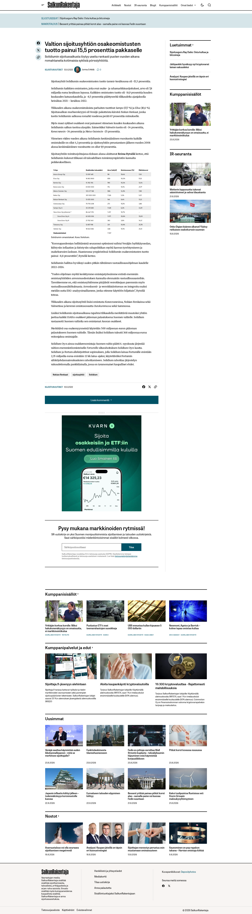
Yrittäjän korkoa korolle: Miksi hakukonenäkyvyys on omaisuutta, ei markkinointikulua (189, 132)
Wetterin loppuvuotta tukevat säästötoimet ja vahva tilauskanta (188, 191)
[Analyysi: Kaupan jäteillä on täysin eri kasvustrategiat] (105, 833)
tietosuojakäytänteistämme (126, 556)
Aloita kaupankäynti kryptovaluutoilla (124, 684)
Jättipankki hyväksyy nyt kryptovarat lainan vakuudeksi (189, 65)
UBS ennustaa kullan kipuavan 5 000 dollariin (145, 627)
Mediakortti (100, 876)
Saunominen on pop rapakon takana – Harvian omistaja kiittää (186, 849)
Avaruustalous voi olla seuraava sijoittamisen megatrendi (62, 849)
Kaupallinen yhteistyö (53, 635)
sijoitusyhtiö (78, 374)
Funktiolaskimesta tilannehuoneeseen (97, 751)
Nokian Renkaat (60, 374)
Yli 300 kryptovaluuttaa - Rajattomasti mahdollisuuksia (180, 686)
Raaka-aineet (149, 635)
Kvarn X (106, 635)
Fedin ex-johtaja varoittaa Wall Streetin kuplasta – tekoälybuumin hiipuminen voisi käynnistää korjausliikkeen (146, 754)
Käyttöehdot (68, 910)
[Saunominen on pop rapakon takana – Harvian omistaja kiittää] (188, 833)
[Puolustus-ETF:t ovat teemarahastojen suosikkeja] (105, 611)
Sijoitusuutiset (54, 70)
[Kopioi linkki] (38, 57)
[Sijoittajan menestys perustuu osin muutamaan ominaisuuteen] (147, 833)
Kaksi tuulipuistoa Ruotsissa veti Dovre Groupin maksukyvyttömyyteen (186, 796)
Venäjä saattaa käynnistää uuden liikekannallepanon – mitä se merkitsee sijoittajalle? (62, 753)
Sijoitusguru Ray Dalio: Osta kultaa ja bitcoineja (85, 18)
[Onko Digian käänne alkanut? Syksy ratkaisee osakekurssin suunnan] (190, 211)
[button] (42, 5)
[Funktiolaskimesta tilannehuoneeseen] (105, 735)
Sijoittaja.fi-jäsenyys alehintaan (65, 684)
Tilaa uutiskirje (102, 882)
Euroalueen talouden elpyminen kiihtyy (103, 794)
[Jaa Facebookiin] (38, 43)
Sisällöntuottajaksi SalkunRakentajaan (114, 893)
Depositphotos (188, 871)
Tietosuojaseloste (50, 910)
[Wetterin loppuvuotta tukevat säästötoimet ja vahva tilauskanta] (190, 174)
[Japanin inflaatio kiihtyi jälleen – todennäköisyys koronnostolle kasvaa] (64, 778)
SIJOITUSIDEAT (49, 18)
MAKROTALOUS (49, 23)
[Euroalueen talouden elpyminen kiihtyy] (105, 778)
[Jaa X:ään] (38, 50)
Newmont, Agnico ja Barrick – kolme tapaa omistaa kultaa (184, 627)
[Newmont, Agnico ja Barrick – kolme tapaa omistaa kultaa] (188, 611)
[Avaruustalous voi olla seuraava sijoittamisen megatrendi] (64, 833)
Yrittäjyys (65, 635)
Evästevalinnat (84, 910)
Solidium (93, 374)
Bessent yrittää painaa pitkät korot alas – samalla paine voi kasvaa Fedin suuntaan (103, 24)
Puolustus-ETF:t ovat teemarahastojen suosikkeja (102, 627)
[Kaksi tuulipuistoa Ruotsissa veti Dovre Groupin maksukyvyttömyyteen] (188, 778)
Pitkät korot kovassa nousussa (185, 750)
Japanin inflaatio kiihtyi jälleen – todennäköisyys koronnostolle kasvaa (62, 796)
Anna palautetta (102, 888)
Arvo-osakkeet (174, 635)
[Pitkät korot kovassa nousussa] (188, 735)
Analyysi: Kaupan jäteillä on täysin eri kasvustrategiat (189, 78)
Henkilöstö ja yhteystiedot (108, 871)
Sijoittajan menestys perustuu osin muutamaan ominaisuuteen (146, 849)
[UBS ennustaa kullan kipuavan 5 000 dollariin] (147, 611)
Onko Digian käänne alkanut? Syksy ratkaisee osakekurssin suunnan (188, 228)
